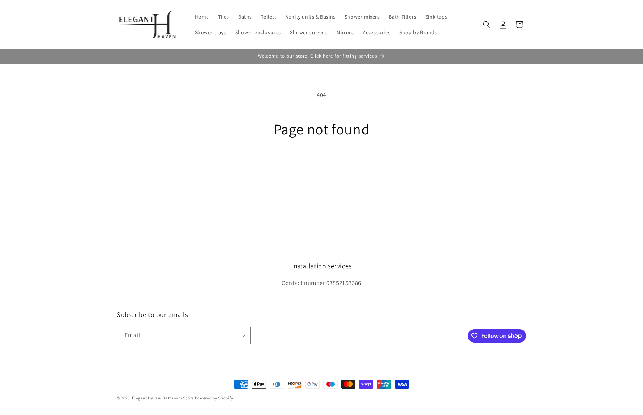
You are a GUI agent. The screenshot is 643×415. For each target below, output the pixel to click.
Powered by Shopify (214, 398)
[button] (487, 24)
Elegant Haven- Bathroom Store (163, 398)
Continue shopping (322, 165)
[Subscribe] (242, 335)
